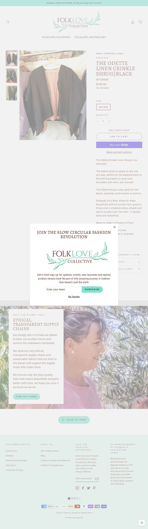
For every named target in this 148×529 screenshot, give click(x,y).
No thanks (74, 296)
